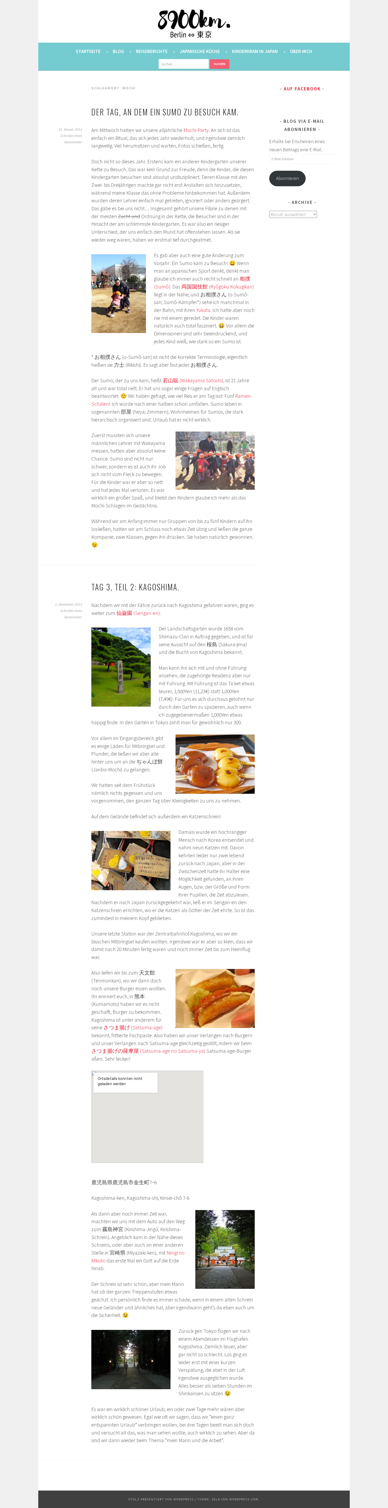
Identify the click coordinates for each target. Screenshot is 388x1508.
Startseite (88, 51)
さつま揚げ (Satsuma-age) (133, 1027)
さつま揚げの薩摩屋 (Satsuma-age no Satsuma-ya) (148, 1051)
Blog (118, 51)
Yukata (203, 310)
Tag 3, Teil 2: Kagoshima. (135, 587)
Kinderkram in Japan (255, 51)
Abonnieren (287, 178)
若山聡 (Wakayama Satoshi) (193, 380)
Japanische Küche (200, 51)
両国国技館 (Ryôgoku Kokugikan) (217, 286)
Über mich (301, 51)
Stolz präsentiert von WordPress (161, 1499)
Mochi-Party (196, 130)
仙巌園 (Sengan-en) (138, 613)
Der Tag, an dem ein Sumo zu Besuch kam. (165, 112)
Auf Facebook (302, 89)
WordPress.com (243, 1499)
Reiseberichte (152, 51)
